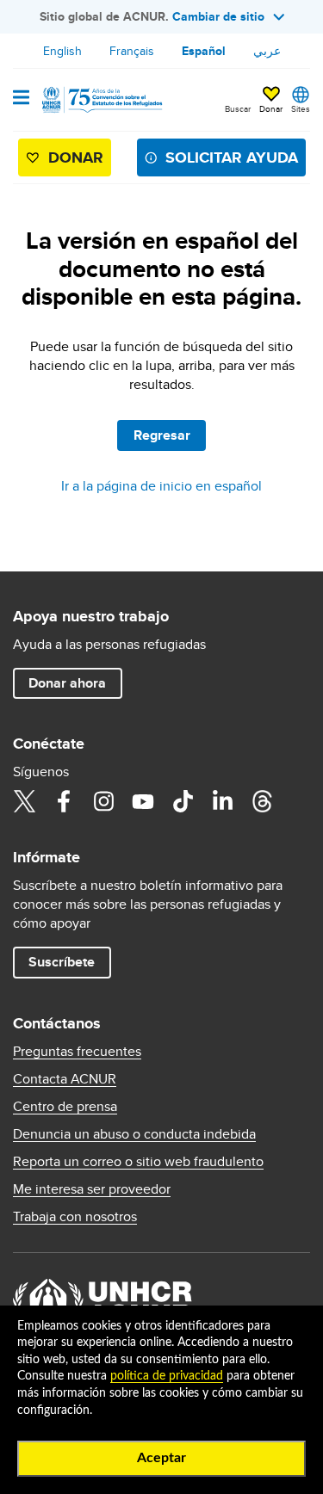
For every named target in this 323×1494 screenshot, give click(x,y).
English (62, 50)
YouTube (143, 801)
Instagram (103, 801)
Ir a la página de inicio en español (161, 486)
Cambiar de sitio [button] (218, 16)
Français (131, 50)
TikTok (182, 801)
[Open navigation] (21, 99)
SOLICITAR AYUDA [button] (231, 157)
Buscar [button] (238, 108)
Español (204, 50)
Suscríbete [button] (61, 962)
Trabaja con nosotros (75, 1216)
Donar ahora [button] (67, 683)
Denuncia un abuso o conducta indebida (134, 1134)
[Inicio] (100, 100)
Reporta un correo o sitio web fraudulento (138, 1161)
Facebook (64, 801)
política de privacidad (166, 1376)
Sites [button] (300, 108)
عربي (267, 50)
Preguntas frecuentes (77, 1051)
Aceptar (161, 1458)
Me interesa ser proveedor (92, 1189)
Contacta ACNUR (64, 1079)
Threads (262, 801)
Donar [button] (271, 108)
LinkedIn (222, 801)
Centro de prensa (65, 1106)
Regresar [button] (162, 435)
